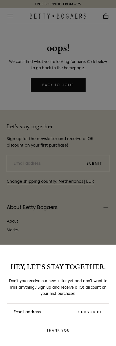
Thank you (58, 330)
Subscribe (90, 312)
